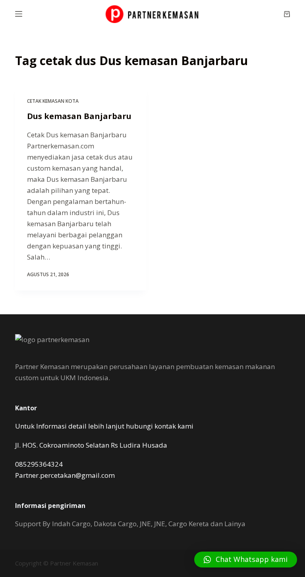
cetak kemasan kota (53, 101)
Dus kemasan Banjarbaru (79, 116)
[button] (245, 559)
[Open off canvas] (18, 13)
